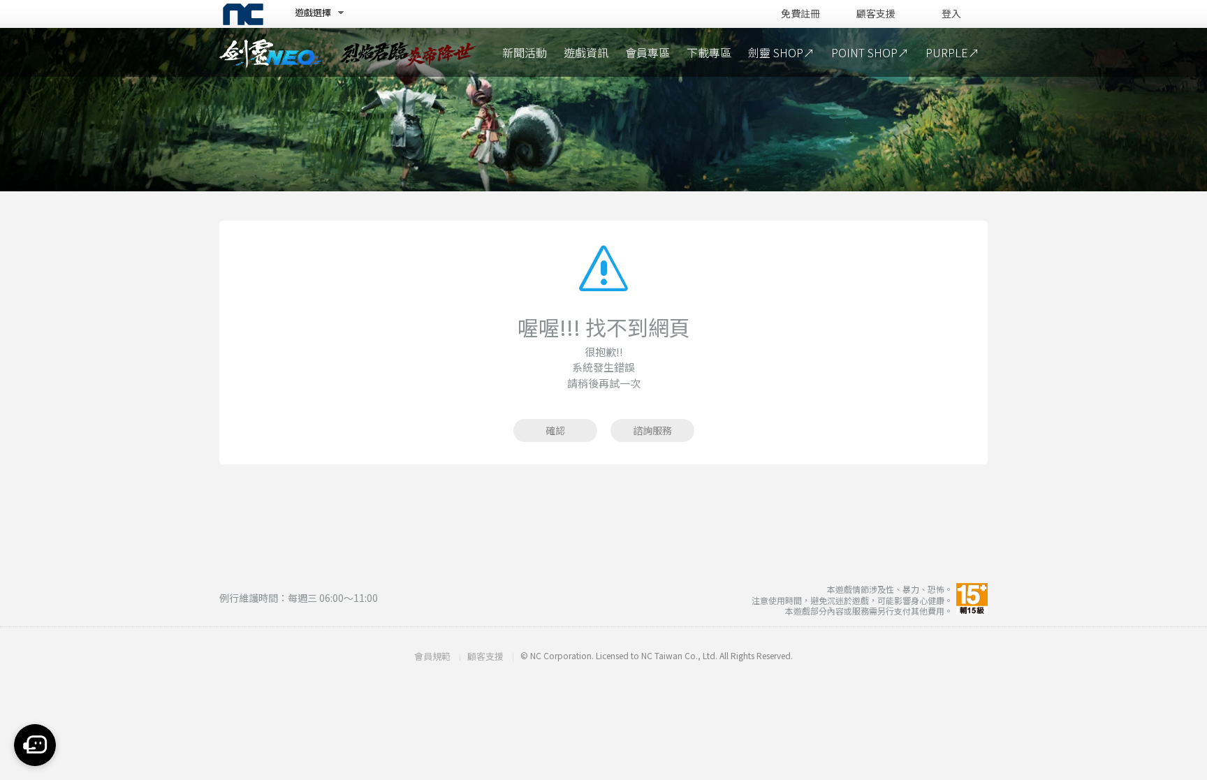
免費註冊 (800, 13)
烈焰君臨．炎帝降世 (408, 52)
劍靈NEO (271, 54)
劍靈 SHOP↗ (781, 52)
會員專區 (647, 52)
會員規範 (432, 656)
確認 (555, 430)
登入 (951, 13)
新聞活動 (524, 52)
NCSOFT (243, 14)
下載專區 (709, 52)
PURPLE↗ (952, 52)
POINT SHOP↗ (870, 52)
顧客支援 (875, 13)
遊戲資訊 (586, 52)
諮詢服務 (652, 430)
